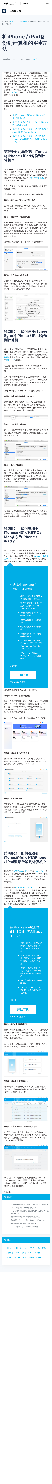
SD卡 (32, 1248)
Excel (38, 1257)
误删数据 (17, 1248)
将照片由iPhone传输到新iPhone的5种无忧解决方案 (29, 1204)
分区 (17, 1253)
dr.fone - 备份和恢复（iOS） (24, 575)
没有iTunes (18, 871)
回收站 (9, 1248)
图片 (30, 1253)
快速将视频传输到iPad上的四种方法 (23, 1223)
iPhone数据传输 (21, 22)
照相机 (37, 1253)
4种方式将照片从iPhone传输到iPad (23, 1208)
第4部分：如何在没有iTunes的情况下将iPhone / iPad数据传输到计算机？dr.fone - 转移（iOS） (29, 139)
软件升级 (13, 92)
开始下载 (23, 675)
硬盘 (44, 1248)
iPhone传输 (39, 871)
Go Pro (9, 1257)
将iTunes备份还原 (37, 178)
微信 (24, 1253)
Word (31, 1257)
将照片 (7, 357)
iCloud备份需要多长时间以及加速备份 (24, 1227)
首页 (11, 22)
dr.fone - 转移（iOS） (22, 917)
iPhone (17, 1257)
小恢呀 (35, 59)
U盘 (38, 1248)
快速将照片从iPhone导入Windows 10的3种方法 (28, 1220)
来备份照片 (10, 360)
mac (25, 1248)
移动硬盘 (9, 1253)
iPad (25, 1257)
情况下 (27, 871)
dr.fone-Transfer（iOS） (25, 887)
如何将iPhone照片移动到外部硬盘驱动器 (25, 1217)
